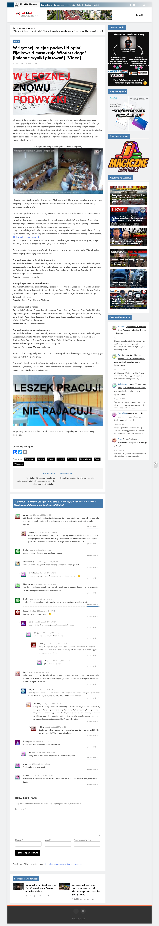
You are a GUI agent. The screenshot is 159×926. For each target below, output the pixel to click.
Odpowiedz (94, 527)
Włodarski (18, 464)
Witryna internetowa (82, 839)
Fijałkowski (29, 459)
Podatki (61, 459)
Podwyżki (72, 459)
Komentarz (20, 809)
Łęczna (16, 41)
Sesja (97, 459)
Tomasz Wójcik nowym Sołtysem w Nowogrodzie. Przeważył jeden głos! (130, 442)
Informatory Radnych (75, 5)
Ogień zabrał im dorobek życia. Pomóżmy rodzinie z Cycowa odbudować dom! (40, 888)
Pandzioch (27, 611)
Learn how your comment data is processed (63, 864)
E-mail (48, 839)
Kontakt (96, 5)
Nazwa (19, 839)
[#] (79, 15)
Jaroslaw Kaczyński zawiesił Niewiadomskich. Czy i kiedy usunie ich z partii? (128, 417)
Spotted (88, 5)
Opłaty (51, 459)
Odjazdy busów (60, 5)
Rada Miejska (85, 459)
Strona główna (46, 5)
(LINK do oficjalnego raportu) (26, 236)
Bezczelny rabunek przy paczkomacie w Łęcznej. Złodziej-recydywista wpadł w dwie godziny (86, 889)
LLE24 (17, 63)
